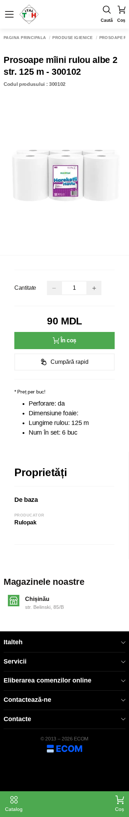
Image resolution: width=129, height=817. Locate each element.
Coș (119, 809)
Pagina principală (25, 38)
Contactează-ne (27, 699)
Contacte (17, 719)
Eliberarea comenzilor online (47, 680)
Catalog (14, 809)
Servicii (15, 661)
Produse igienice (72, 38)
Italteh (13, 642)
